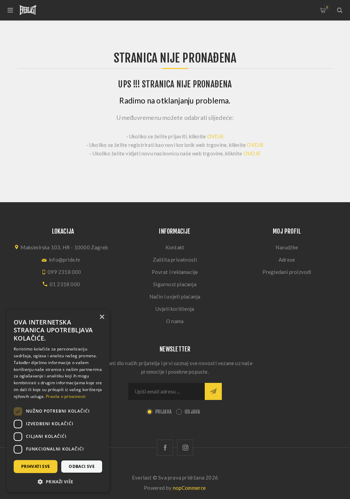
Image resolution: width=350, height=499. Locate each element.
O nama (175, 321)
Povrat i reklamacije (175, 272)
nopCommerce (189, 488)
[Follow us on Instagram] (185, 448)
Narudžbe (286, 247)
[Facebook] (165, 448)
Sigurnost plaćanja (175, 284)
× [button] (101, 317)
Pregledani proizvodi (286, 272)
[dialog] (58, 401)
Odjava (192, 411)
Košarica (327, 7)
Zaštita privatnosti (175, 260)
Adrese (287, 260)
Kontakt (174, 247)
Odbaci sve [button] (82, 466)
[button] (58, 481)
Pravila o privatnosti (65, 396)
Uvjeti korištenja (175, 309)
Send (213, 391)
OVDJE (215, 136)
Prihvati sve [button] (35, 466)
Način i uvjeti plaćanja (175, 296)
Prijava (163, 411)
